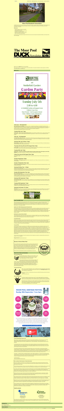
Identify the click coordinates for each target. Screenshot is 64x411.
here (24, 68)
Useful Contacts (46, 1)
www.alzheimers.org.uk (23, 396)
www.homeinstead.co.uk (41, 395)
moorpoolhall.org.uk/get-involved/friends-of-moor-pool (27, 250)
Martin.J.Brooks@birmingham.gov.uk (19, 358)
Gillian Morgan (24, 258)
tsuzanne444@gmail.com (28, 283)
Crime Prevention (34, 1)
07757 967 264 (34, 283)
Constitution (29, 1)
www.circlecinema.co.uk (25, 273)
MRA (15, 1)
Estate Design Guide (41, 1)
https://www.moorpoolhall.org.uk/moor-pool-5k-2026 (22, 129)
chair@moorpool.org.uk (22, 237)
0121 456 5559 (41, 397)
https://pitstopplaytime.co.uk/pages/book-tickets (21, 143)
